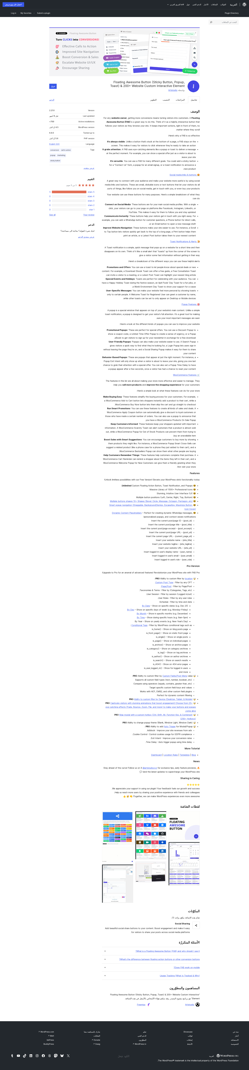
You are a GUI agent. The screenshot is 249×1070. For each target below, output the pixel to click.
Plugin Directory (232, 13)
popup (52, 155)
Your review (88, 214)
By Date (146, 605)
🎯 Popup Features (191, 304)
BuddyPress (49, 1044)
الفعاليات (97, 1036)
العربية (211, 1056)
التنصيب (166, 99)
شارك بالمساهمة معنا (92, 1032)
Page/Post (166, 586)
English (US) (54, 144)
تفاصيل (194, 99)
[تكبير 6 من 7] (129, 850)
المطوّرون (142, 1040)
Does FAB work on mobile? (187, 967)
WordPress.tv (139, 1044)
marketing (61, 155)
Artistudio (172, 90)
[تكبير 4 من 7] (163, 865)
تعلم (144, 1032)
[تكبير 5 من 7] (129, 814)
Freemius (141, 1004)
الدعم (51, 99)
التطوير (153, 99)
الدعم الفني (142, 1036)
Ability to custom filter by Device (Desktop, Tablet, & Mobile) (163, 699)
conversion (54, 150)
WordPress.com (46, 1032)
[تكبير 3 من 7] (163, 814)
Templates (185, 755)
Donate (96, 1040)
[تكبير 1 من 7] (196, 814)
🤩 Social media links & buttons (185, 175)
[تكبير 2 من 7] (196, 845)
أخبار (237, 1036)
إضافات (189, 1040)
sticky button (55, 161)
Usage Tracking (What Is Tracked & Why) (180, 975)
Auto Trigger (170, 726)
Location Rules (171, 755)
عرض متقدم (89, 168)
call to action (66, 150)
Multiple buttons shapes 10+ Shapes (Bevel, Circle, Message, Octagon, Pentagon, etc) (151, 501)
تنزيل (53, 86)
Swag (96, 1044)
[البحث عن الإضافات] (211, 22)
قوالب (190, 1036)
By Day (130, 609)
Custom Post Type (164, 582)
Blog (194, 755)
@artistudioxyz (150, 768)
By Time (141, 617)
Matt (51, 1036)
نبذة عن (236, 1032)
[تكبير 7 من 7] (129, 868)
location (189, 578)
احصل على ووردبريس (13, 4)
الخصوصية (235, 1044)
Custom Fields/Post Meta (174, 676)
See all (52, 214)
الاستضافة (235, 1040)
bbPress (50, 1040)
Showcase (188, 1032)
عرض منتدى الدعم (86, 237)
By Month (141, 613)
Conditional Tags (139, 625)
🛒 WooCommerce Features (186, 375)
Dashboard (156, 755)
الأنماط (189, 1044)
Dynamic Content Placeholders (127, 513)
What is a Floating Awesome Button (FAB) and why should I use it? (168, 951)
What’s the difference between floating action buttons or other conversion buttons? (159, 959)
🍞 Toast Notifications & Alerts (185, 241)
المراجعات (180, 99)
